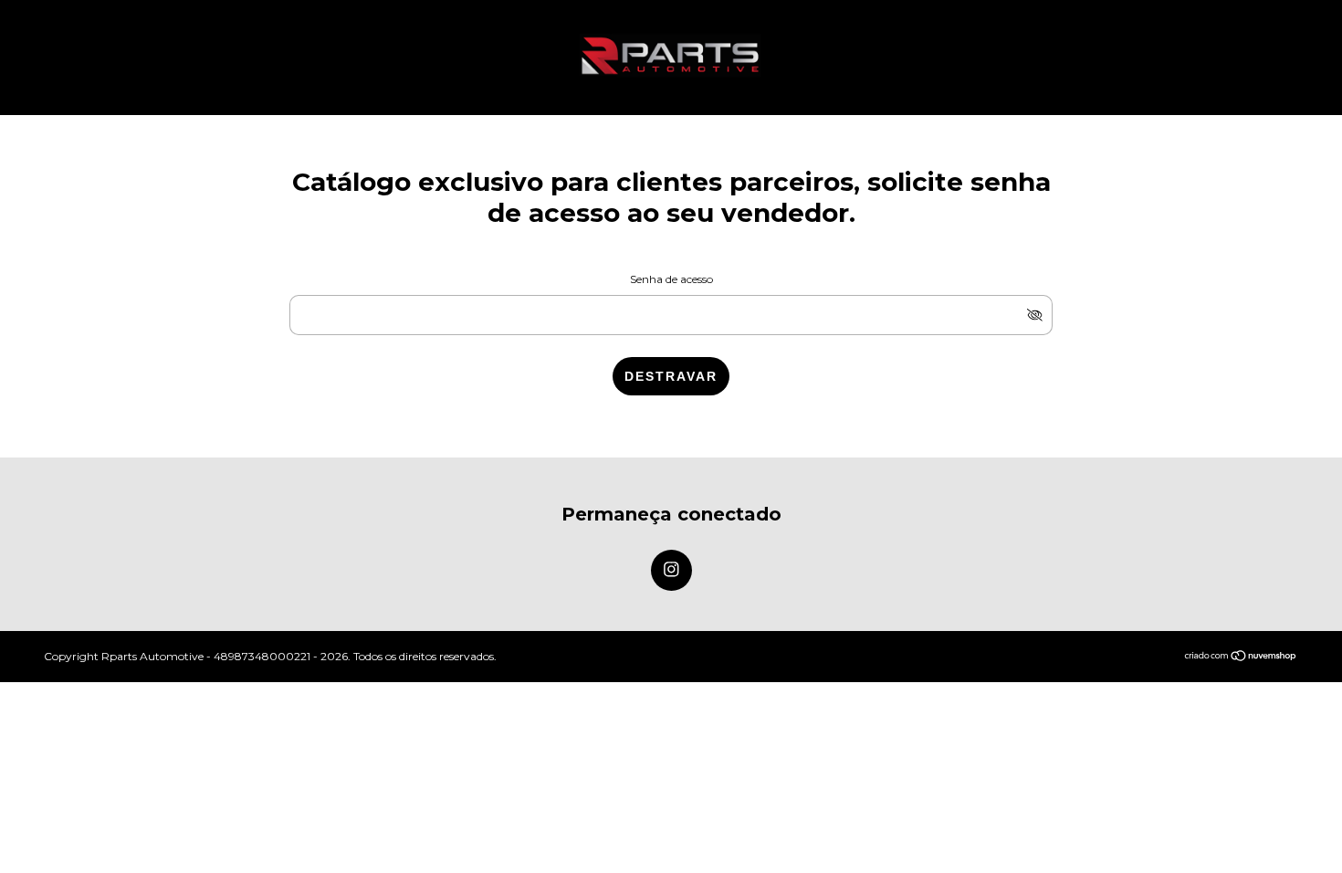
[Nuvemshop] (1241, 657)
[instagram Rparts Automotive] (671, 570)
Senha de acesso (671, 279)
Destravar (671, 376)
